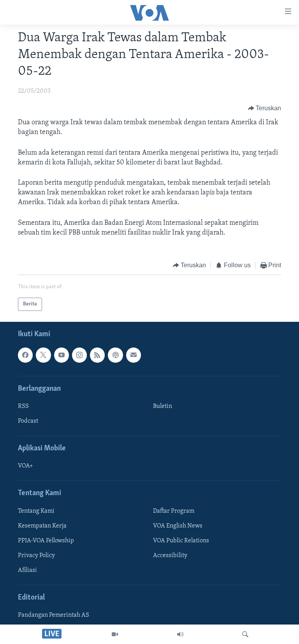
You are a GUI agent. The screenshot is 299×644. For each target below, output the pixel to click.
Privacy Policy (36, 555)
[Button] (264, 108)
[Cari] (245, 634)
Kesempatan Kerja (42, 526)
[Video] (115, 634)
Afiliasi (27, 570)
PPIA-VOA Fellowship (46, 541)
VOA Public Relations (181, 541)
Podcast (28, 421)
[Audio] (180, 634)
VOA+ (25, 466)
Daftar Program (173, 511)
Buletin (162, 406)
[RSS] (97, 355)
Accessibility (170, 555)
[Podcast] (115, 355)
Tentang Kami (36, 511)
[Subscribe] (133, 355)
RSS (23, 406)
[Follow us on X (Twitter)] (43, 355)
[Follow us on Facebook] (25, 355)
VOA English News (177, 526)
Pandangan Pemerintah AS (53, 615)
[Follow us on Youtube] (61, 355)
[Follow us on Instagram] (79, 355)
